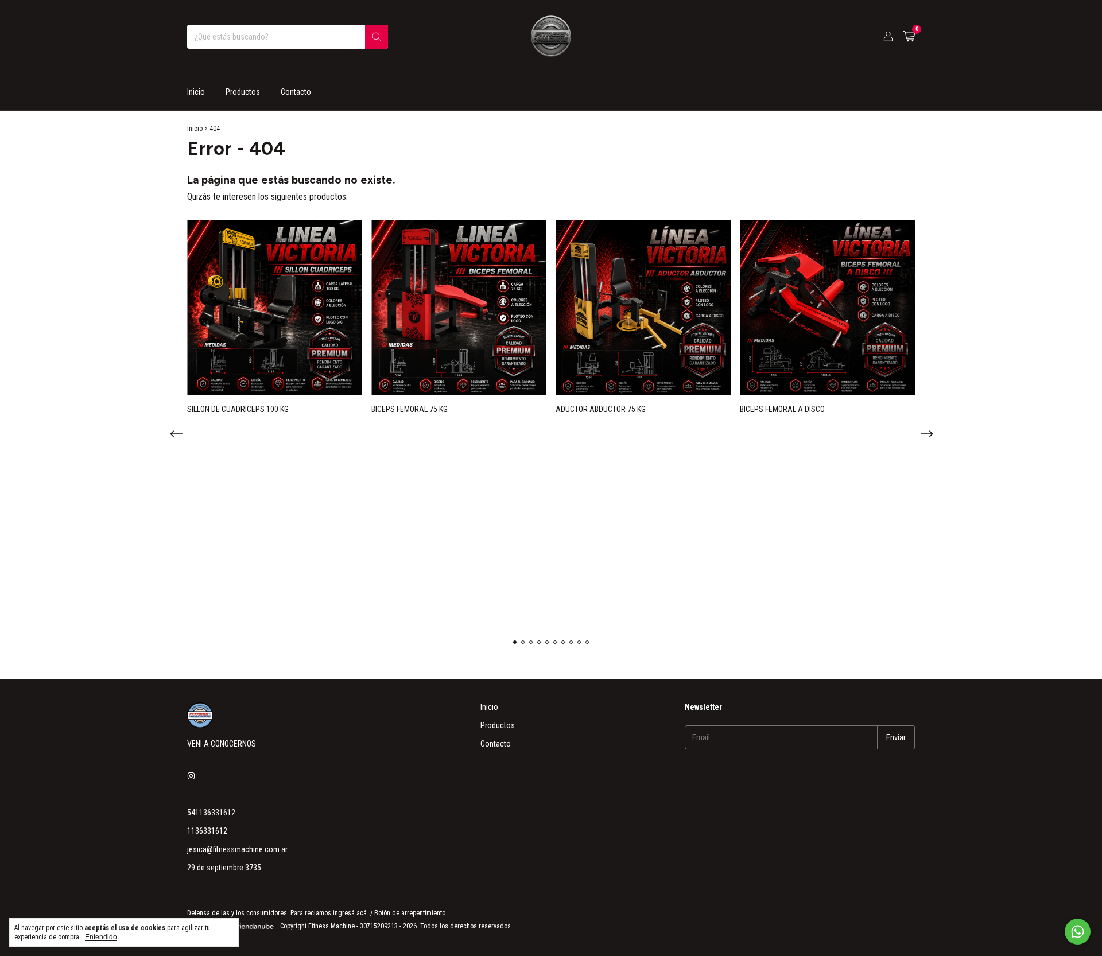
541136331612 (211, 812)
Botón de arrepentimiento (409, 913)
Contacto (296, 91)
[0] (909, 37)
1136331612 (207, 830)
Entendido (101, 937)
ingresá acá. (350, 913)
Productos (243, 91)
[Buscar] (376, 37)
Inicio (196, 91)
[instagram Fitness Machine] (191, 775)
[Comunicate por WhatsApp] (1078, 932)
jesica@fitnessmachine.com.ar (237, 849)
